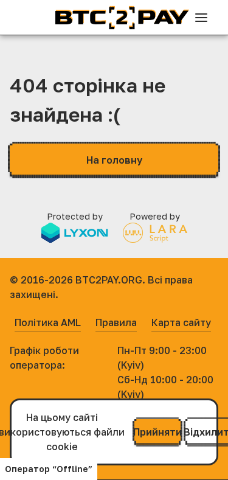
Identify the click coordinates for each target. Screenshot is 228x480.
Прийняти (157, 432)
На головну (114, 160)
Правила (116, 322)
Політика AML (48, 322)
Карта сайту (181, 322)
